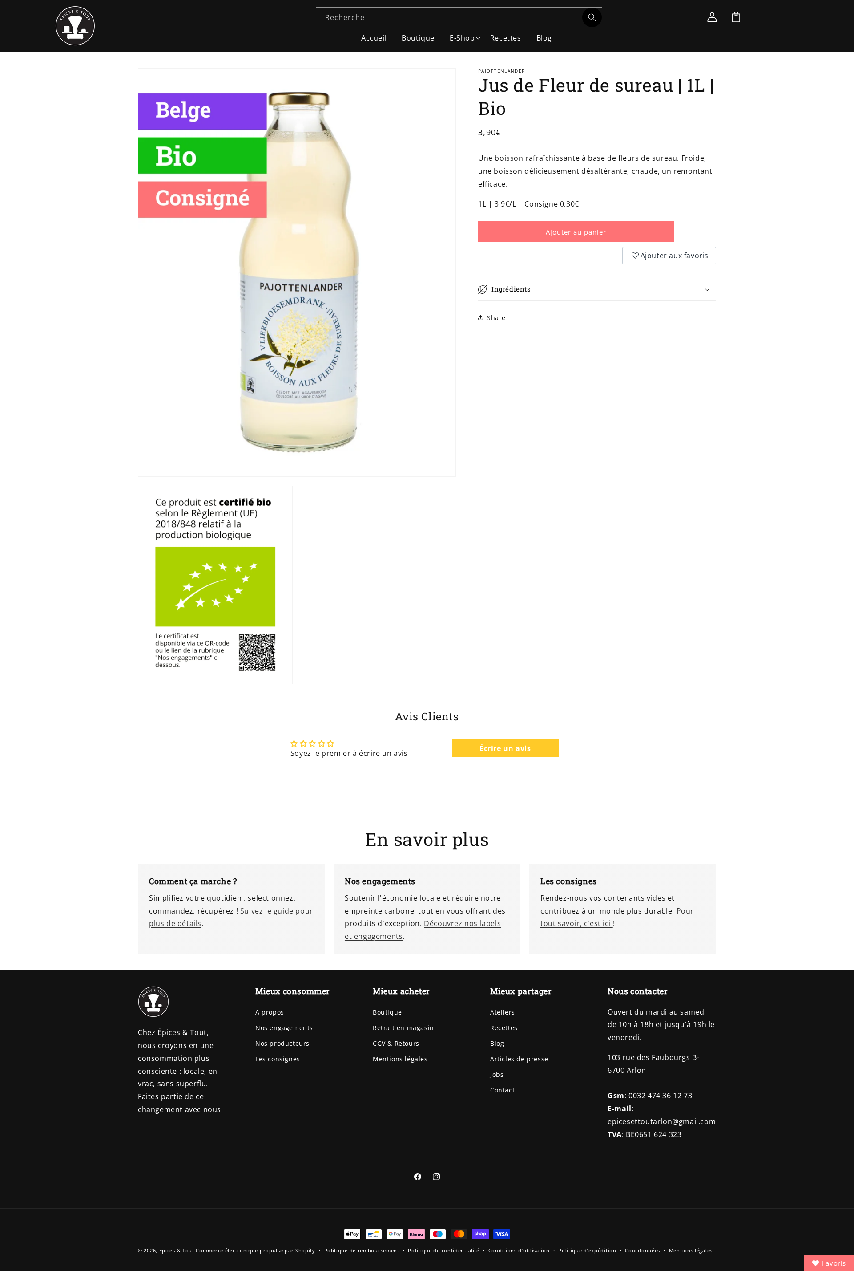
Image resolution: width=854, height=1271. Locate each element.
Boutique (387, 1012)
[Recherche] (592, 17)
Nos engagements (284, 1027)
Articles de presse (519, 1059)
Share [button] (496, 317)
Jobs (497, 1075)
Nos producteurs (282, 1043)
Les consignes (277, 1059)
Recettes (504, 1027)
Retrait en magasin (403, 1027)
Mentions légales (400, 1059)
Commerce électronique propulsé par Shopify (255, 1250)
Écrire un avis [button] (505, 748)
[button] (462, 35)
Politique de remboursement (361, 1250)
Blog (497, 1043)
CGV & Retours (396, 1043)
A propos (269, 1012)
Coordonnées (642, 1250)
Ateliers (502, 1012)
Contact (502, 1090)
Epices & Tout (176, 1250)
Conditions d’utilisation (519, 1250)
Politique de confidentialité (443, 1250)
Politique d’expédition (587, 1250)
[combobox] (459, 18)
